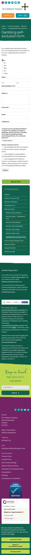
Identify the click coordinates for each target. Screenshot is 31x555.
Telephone (6, 122)
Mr (5, 63)
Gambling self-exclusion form (16, 237)
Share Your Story (9, 244)
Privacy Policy (7, 456)
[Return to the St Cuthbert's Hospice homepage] (15, 6)
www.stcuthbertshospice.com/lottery (14, 310)
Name (4, 77)
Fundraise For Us (9, 205)
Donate (6, 194)
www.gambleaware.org (9, 342)
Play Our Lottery (9, 209)
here (12, 534)
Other (6, 73)
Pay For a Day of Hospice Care (13, 241)
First (3, 83)
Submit (5, 170)
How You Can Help (13, 26)
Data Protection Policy (10, 466)
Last (17, 83)
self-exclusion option (18, 277)
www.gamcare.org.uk (8, 292)
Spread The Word (10, 248)
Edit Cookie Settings (9, 463)
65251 (14, 327)
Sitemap (5, 475)
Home (3, 26)
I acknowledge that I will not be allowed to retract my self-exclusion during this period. (15, 149)
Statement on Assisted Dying (12, 469)
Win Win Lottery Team (13, 233)
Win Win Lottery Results (13, 222)
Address (5, 93)
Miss (5, 68)
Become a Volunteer (10, 202)
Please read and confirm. (10, 145)
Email (4, 114)
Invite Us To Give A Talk (11, 198)
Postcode (5, 107)
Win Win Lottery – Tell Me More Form (15, 218)
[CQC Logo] (8, 503)
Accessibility (6, 472)
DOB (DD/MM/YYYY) (9, 86)
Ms (5, 71)
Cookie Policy (7, 459)
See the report (9, 518)
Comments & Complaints (11, 478)
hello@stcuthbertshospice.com (12, 282)
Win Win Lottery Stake (13, 230)
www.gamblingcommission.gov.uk (12, 325)
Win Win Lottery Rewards (14, 213)
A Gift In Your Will (9, 252)
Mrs (5, 65)
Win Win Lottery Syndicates (14, 226)
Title (4, 60)
